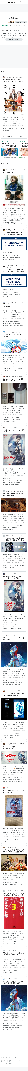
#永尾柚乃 (5, 259)
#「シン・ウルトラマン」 (9, 480)
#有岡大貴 (12, 682)
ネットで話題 (13, 25)
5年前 (22, 890)
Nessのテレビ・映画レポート (12, 535)
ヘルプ (13, 1060)
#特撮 (8, 777)
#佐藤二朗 (5, 221)
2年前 (10, 230)
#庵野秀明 (19, 480)
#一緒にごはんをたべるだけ (10, 128)
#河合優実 (21, 219)
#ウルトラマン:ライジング (9, 368)
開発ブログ (18, 1060)
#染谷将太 (21, 565)
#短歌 (4, 525)
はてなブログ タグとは (6, 1060)
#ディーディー (9, 255)
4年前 (15, 573)
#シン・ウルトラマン (8, 680)
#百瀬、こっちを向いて (12, 970)
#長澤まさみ (17, 482)
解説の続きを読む (13, 39)
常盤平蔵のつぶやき (10, 788)
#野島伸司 (19, 525)
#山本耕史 (11, 484)
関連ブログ (22, 25)
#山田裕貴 (19, 368)
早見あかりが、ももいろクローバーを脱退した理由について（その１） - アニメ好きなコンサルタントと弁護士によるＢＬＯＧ (9, 145)
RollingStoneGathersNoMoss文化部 (13, 376)
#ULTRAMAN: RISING (8, 366)
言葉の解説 (5, 25)
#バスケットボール (7, 942)
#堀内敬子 (11, 259)
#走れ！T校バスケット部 (9, 944)
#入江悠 (16, 219)
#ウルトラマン (16, 627)
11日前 (20, 77)
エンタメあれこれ (9, 950)
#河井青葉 (17, 221)
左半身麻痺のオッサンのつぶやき (13, 890)
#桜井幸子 (5, 529)
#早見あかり (21, 128)
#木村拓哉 (15, 565)
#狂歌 (8, 525)
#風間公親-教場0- (7, 565)
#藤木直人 (16, 255)
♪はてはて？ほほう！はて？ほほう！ (13, 491)
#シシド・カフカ (7, 527)
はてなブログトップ (5, 1061)
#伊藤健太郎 (6, 130)
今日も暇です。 (9, 847)
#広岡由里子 (6, 223)
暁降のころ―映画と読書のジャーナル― (14, 169)
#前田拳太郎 (17, 294)
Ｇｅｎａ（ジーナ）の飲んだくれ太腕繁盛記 (15, 302)
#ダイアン (19, 884)
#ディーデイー (9, 292)
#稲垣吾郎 (11, 221)
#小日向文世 (13, 370)
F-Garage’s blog (9, 573)
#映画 (4, 219)
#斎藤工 (11, 482)
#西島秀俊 (5, 484)
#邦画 (4, 970)
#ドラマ (12, 567)
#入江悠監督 (20, 325)
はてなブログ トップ (7, 14)
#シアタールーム (7, 627)
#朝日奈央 (17, 882)
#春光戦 (12, 882)
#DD (4, 255)
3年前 (23, 491)
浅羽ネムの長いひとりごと (11, 332)
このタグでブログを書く (20, 22)
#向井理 (12, 972)
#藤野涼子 (17, 257)
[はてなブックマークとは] (11, 136)
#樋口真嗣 (5, 482)
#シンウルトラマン (7, 625)
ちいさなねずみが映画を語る (12, 77)
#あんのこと (10, 219)
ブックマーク (5, 141)
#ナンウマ (13, 525)
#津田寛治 (5, 296)
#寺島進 (12, 257)
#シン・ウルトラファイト (9, 1029)
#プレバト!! (6, 882)
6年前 (15, 950)
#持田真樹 (11, 529)
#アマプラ (19, 223)
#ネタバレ (9, 478)
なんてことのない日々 (10, 427)
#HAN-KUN (13, 884)
